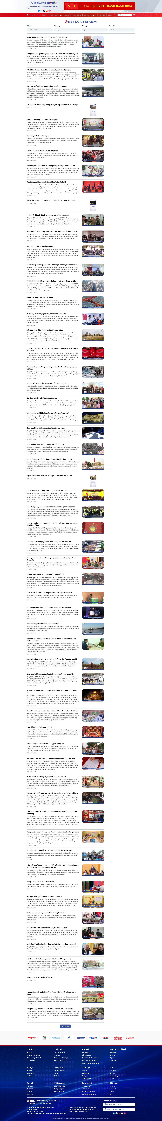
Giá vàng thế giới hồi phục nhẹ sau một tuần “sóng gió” (48, 413)
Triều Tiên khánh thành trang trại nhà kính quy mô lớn (48, 215)
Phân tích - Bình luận (61, 1058)
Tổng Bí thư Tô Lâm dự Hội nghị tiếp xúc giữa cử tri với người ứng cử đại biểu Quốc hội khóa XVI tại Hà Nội (53, 866)
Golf (111, 1094)
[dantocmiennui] (44, 1038)
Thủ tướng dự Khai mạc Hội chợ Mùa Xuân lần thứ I (46, 182)
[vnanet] (69, 1038)
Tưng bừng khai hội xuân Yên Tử (39, 727)
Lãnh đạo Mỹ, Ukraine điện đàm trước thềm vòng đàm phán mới (51, 944)
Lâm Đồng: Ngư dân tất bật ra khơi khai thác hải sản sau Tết (50, 850)
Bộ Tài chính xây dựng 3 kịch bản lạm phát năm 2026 (46, 777)
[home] (28, 15)
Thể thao (114, 1083)
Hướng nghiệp (86, 1078)
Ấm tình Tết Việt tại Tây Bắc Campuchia (42, 398)
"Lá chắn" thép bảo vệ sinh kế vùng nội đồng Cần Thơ (47, 86)
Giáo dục (86, 1067)
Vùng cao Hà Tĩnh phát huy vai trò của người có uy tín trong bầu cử (52, 793)
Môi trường (59, 1083)
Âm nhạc (113, 1055)
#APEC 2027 (67, 15)
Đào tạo (84, 1070)
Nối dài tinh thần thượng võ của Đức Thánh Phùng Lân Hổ (49, 959)
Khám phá (30, 1094)
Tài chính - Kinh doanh (89, 1058)
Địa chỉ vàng (114, 1076)
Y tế (111, 1067)
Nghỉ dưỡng (30, 1089)
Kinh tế (85, 1049)
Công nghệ (87, 1083)
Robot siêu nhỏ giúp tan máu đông (40, 297)
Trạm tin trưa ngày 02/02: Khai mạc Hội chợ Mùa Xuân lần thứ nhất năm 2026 (52, 349)
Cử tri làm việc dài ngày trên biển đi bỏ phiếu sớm (46, 913)
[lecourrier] (105, 1038)
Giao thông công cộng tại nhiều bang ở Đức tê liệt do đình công (51, 507)
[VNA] (39, 11)
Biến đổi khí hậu (59, 1086)
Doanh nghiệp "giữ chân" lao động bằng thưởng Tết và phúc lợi (51, 166)
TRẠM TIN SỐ (42, 15)
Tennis (112, 1091)
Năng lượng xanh (59, 1089)
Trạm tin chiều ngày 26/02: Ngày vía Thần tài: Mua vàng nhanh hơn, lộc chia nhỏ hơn (52, 524)
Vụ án (56, 1073)
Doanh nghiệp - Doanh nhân (91, 1063)
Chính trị (31, 1049)
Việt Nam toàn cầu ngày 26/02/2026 (40, 977)
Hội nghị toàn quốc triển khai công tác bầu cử (44, 896)
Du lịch (30, 1083)
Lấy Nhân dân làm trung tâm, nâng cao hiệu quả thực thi (48, 490)
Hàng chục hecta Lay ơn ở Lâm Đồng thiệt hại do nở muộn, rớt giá (52, 659)
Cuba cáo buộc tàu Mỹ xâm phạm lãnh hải (43, 624)
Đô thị (29, 1076)
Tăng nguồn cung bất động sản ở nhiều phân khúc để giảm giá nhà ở (53, 832)
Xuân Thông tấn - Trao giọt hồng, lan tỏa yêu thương (47, 37)
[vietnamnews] (32, 1038)
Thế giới (58, 1049)
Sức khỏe (113, 1070)
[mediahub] (56, 1038)
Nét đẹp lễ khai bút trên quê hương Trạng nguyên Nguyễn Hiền (51, 758)
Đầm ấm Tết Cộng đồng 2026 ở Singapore (42, 119)
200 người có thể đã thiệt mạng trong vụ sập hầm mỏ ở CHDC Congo (52, 105)
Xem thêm (65, 1026)
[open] (134, 15)
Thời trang (113, 1060)
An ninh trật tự (59, 1070)
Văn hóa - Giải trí (118, 1049)
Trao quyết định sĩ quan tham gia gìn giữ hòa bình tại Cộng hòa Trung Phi (51, 559)
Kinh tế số (85, 1052)
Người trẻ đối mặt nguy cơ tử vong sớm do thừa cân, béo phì (49, 475)
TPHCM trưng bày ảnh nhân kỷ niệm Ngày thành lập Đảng (49, 70)
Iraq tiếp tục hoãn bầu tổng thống (40, 246)
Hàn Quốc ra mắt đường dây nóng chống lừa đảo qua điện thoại (51, 200)
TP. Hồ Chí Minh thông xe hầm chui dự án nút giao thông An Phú (51, 281)
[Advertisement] (123, 61)
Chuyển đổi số (86, 1089)
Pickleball (113, 1089)
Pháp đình (57, 1076)
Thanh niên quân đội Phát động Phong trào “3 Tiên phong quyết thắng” (51, 993)
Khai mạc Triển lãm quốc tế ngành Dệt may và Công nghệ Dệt (50, 674)
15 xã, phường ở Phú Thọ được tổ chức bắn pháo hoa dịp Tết (49, 459)
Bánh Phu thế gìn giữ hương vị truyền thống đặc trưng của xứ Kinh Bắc (52, 691)
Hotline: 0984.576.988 (114, 1105)
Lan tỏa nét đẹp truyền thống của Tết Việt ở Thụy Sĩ (46, 383)
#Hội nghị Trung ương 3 (55, 15)
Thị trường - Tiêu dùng (89, 1060)
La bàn (112, 1078)
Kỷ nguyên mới (31, 1060)
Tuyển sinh (85, 1073)
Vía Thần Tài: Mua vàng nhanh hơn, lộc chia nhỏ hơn (47, 928)
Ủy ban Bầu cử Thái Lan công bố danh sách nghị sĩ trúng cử (49, 593)
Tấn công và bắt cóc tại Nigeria (39, 136)
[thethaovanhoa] (93, 1038)
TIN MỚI (33, 15)
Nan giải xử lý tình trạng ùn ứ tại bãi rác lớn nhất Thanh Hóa (50, 1009)
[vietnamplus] (118, 1038)
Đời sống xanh (59, 1091)
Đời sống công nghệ (88, 1091)
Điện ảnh (112, 1058)
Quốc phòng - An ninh (34, 1058)
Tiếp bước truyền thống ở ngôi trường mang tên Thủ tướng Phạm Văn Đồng (52, 812)
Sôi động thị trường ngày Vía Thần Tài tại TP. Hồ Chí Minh (49, 542)
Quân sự (57, 1055)
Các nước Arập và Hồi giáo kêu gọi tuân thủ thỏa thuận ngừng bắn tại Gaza (52, 368)
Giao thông (30, 1073)
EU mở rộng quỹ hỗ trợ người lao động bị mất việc (46, 574)
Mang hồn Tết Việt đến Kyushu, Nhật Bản (42, 151)
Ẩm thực (29, 1091)
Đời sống (29, 1070)
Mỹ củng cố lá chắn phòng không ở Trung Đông (45, 330)
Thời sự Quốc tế (59, 1052)
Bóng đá (112, 1086)
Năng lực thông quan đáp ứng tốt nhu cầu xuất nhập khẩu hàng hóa (52, 54)
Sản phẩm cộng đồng (89, 1094)
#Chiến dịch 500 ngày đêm (104, 15)
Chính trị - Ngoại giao (33, 1055)
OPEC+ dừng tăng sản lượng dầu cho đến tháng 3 (45, 444)
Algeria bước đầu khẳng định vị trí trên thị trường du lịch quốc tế (52, 231)
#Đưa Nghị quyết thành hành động (83, 15)
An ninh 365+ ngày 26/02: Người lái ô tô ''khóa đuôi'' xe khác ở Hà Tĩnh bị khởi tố (51, 640)
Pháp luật (58, 1067)
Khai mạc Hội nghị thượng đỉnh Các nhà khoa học (46, 428)
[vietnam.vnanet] (130, 1038)
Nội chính (30, 1052)
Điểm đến (30, 1086)
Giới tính (112, 1073)
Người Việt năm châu (61, 1060)
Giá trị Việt (113, 1052)
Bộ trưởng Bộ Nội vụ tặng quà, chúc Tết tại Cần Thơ (46, 314)
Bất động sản (86, 1055)
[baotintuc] (81, 1038)
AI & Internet (86, 1086)
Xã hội (30, 1067)
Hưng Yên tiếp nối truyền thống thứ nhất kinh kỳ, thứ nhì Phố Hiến (52, 711)
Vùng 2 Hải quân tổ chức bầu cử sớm (40, 882)
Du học (84, 1076)
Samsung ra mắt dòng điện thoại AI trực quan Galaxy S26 (49, 607)
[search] (119, 15)
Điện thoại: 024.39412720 (115, 1109)
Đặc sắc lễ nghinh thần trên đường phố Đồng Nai (45, 743)
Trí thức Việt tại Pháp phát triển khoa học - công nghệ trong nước (52, 265)
